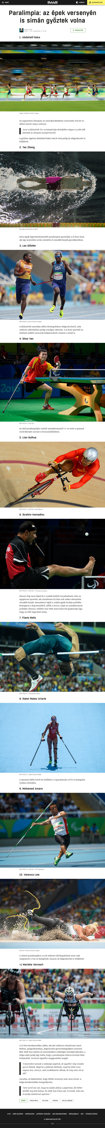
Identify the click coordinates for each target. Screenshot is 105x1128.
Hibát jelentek (18, 1114)
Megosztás (79, 30)
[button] (23, 1100)
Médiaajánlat (74, 1114)
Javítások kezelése (43, 1114)
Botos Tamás (28, 29)
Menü (7, 2)
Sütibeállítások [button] (92, 1114)
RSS (82, 1114)
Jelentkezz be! (97, 2)
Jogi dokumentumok (59, 1114)
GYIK (9, 1114)
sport (26, 31)
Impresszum (29, 1114)
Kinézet (82, 2)
